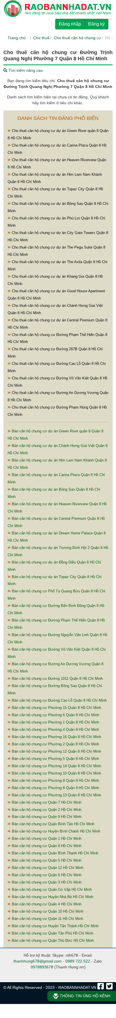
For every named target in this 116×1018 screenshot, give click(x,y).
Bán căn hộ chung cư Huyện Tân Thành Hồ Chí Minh (55, 926)
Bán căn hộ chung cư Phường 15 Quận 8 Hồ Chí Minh (56, 708)
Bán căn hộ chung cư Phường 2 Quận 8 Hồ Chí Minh (55, 744)
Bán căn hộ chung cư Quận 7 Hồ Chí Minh (46, 802)
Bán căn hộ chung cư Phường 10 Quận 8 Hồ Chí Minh (56, 773)
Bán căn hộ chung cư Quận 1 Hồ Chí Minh (46, 838)
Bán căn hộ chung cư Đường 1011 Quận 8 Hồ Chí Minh (57, 678)
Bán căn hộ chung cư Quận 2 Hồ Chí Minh (46, 810)
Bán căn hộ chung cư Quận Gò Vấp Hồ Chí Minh (51, 889)
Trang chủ (17, 38)
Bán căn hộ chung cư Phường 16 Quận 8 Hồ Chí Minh (56, 737)
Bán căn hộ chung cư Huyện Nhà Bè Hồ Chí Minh (52, 897)
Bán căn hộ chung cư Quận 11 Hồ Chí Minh (47, 919)
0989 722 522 (77, 961)
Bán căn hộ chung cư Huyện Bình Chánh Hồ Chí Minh (55, 831)
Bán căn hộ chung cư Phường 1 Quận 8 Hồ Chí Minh (55, 722)
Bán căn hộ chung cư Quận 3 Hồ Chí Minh (46, 882)
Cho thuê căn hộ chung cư (77, 38)
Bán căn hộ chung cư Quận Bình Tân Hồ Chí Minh (52, 824)
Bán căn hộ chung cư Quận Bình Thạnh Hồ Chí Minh (54, 853)
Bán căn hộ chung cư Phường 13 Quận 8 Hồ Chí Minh (56, 795)
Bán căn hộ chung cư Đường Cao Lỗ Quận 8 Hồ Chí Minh (59, 700)
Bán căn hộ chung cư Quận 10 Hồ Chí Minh (47, 911)
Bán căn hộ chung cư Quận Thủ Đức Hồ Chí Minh (52, 940)
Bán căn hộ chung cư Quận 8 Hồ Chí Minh (46, 846)
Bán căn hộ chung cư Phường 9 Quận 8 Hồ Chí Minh (55, 780)
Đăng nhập (70, 24)
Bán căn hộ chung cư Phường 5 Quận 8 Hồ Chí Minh (55, 759)
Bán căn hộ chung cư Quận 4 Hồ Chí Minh (46, 904)
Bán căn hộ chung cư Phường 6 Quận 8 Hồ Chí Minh (55, 715)
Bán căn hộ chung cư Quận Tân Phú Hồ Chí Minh (52, 933)
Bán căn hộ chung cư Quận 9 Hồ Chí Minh (46, 817)
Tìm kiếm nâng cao (25, 70)
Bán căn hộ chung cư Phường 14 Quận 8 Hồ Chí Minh (56, 766)
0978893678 (42, 967)
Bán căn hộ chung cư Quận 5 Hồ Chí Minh (46, 860)
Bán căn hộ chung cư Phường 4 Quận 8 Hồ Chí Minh (55, 729)
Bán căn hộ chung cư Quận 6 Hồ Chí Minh (46, 875)
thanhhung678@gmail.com (38, 961)
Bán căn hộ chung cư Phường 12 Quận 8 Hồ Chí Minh (56, 751)
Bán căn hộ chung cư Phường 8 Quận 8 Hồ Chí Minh (55, 788)
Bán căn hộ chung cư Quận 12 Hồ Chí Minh (47, 868)
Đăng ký (96, 24)
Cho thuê (41, 38)
